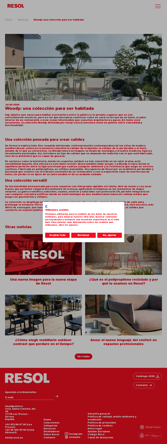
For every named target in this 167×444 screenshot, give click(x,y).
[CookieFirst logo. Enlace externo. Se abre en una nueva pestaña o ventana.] (46, 206)
